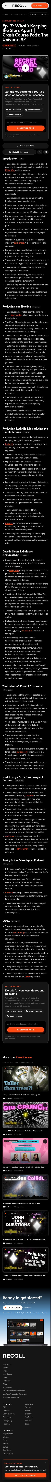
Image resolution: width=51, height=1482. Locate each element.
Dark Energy (19, 932)
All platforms (8, 1434)
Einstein (29, 796)
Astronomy (26, 14)
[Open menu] (6, 5)
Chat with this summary (20, 152)
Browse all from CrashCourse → (17, 1062)
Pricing (5, 1371)
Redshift (9, 444)
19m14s (24, 555)
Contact (6, 1410)
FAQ (4, 1407)
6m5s (27, 432)
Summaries (7, 1387)
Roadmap (7, 1424)
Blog (5, 1384)
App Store (7, 1450)
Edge (5, 1440)
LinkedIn (28, 1420)
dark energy (19, 243)
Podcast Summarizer (11, 1397)
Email (27, 1424)
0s (22, 159)
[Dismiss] (46, 1463)
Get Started (39, 5)
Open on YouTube (39, 14)
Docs (5, 1377)
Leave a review (9, 1414)
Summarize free (25, 128)
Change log (7, 1420)
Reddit (27, 1410)
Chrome (6, 1437)
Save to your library (27, 146)
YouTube (28, 1417)
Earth (27, 977)
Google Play (8, 1453)
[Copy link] (46, 152)
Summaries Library (10, 14)
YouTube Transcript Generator (15, 1394)
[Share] (39, 152)
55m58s (8, 864)
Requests (7, 1417)
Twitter (28, 1407)
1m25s (37, 307)
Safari (5, 1447)
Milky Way (10, 170)
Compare (6, 1381)
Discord (28, 1414)
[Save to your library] (45, 1069)
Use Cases (7, 1374)
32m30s (9, 690)
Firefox (6, 1444)
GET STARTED (14, 1307)
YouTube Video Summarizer (14, 1391)
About (5, 1367)
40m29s (20, 780)
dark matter (16, 315)
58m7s (16, 921)
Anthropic (9, 836)
